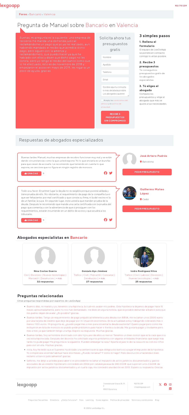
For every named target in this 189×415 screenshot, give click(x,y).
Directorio (54, 400)
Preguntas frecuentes (38, 400)
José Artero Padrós (153, 155)
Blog (157, 400)
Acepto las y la (114, 103)
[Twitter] (160, 384)
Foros (23, 14)
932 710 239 (181, 6)
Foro (81, 400)
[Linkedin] (170, 388)
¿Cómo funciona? (69, 400)
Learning (90, 400)
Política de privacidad (119, 400)
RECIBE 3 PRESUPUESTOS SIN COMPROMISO (115, 117)
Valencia (49, 14)
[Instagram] (170, 384)
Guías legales (102, 400)
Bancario (35, 14)
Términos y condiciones (142, 400)
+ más (59, 278)
